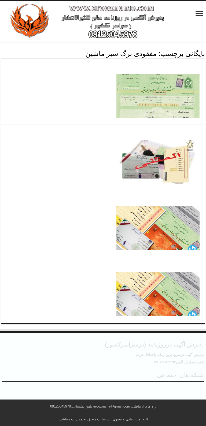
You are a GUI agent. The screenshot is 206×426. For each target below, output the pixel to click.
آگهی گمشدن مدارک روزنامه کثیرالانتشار (153, 266)
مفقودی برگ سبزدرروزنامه (169, 67)
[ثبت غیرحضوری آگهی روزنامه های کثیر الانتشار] (103, 21)
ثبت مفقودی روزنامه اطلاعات (166, 134)
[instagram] (103, 388)
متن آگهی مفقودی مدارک (171, 200)
